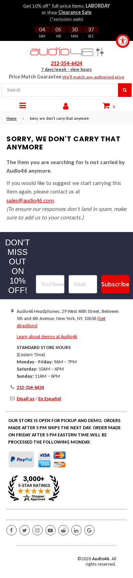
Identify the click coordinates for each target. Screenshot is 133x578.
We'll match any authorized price (93, 77)
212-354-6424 (66, 63)
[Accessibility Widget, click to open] (123, 41)
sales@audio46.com (30, 200)
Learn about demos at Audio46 (47, 336)
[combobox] (59, 90)
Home (11, 118)
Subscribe (115, 284)
